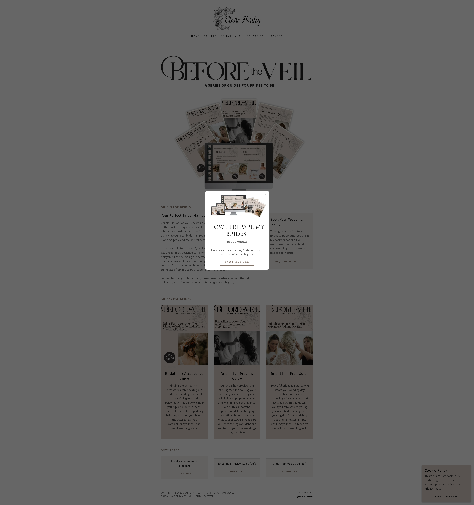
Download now (237, 262)
